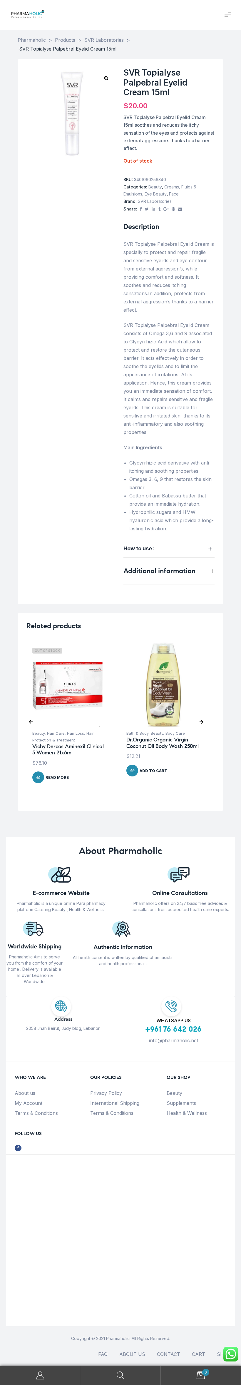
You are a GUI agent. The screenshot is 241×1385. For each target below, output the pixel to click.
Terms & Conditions (36, 1113)
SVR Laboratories (155, 201)
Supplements (181, 1103)
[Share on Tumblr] (159, 209)
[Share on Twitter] (146, 209)
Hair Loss (75, 733)
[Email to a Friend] (180, 209)
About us (25, 1093)
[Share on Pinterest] (173, 209)
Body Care (175, 733)
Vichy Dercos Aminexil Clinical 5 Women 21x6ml (68, 749)
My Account (28, 1103)
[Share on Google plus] (166, 209)
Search (120, 1375)
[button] (106, 78)
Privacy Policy (106, 1093)
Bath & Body (137, 733)
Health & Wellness (187, 1113)
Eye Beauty (156, 193)
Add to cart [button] (153, 770)
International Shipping (114, 1103)
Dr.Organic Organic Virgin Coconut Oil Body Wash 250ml (162, 742)
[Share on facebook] (140, 209)
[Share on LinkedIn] (153, 209)
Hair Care (56, 733)
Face (174, 193)
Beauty (155, 186)
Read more (57, 777)
